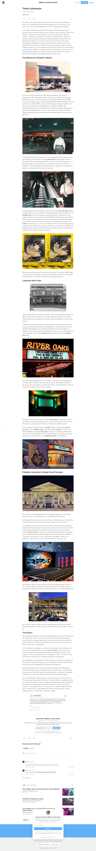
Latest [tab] (27, 785)
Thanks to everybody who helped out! (31, 800)
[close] (61, 811)
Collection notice (57, 841)
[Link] (20, 58)
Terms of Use (54, 832)
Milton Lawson (25, 14)
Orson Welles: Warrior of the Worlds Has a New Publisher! (41, 789)
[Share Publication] (78, 2)
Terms (51, 841)
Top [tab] (24, 785)
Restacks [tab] (32, 748)
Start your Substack (44, 844)
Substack (41, 848)
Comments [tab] (25, 748)
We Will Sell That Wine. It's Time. (30, 791)
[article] (48, 792)
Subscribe (84, 2)
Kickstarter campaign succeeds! (33, 799)
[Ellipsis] (73, 761)
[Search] (75, 2)
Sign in (91, 2)
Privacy (47, 841)
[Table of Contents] (2, 425)
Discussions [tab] (33, 785)
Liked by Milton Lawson (31, 763)
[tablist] (28, 748)
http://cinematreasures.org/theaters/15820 (45, 772)
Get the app (55, 844)
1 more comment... (26, 778)
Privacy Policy (58, 833)
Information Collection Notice (47, 833)
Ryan (27, 761)
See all (25, 820)
